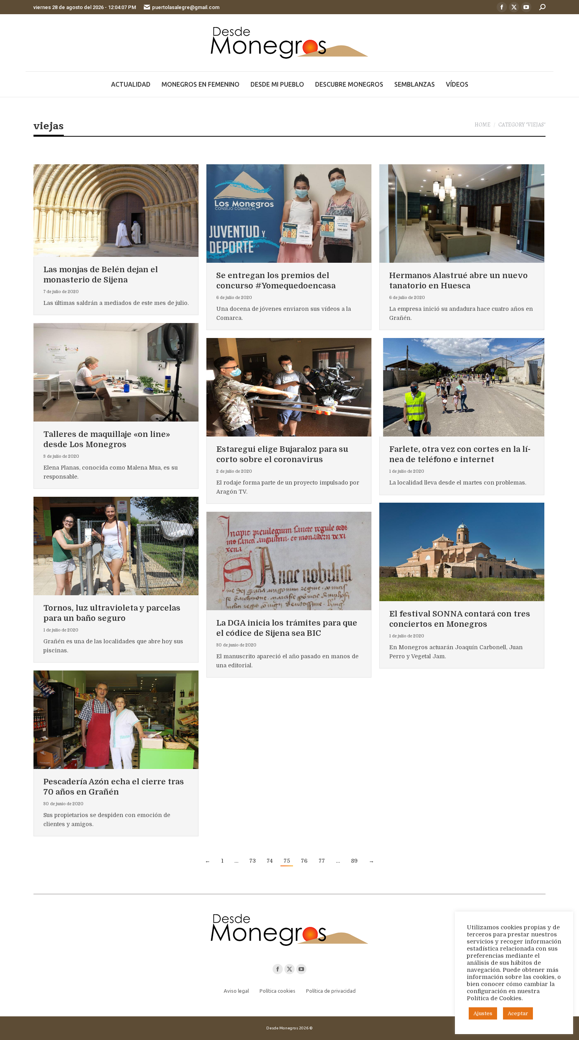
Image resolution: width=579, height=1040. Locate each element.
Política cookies (277, 991)
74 (270, 861)
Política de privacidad (331, 991)
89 (354, 861)
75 (287, 861)
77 (322, 861)
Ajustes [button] (482, 1013)
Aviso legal (236, 991)
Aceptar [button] (518, 1013)
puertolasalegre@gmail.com (185, 7)
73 (252, 861)
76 (304, 861)
